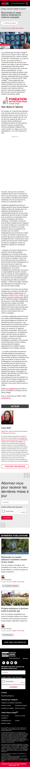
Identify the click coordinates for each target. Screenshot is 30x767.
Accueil (3, 9)
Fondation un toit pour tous (8, 433)
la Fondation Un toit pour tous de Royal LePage (14, 439)
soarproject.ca (6, 398)
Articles (10, 9)
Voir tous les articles (15, 642)
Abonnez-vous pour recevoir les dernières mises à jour (14, 764)
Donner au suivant (20, 9)
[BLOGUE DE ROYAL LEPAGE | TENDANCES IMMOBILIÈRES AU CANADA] (5, 3)
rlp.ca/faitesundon (12, 388)
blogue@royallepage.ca (7, 696)
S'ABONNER (7, 518)
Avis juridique (4, 759)
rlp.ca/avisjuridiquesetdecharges (12, 757)
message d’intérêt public (15, 297)
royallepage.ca (14, 658)
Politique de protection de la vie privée (14, 759)
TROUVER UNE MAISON (15, 466)
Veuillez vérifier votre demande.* (12, 507)
